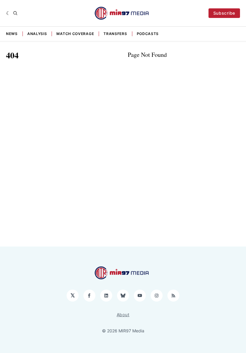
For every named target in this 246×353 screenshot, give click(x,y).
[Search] (15, 13)
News (12, 33)
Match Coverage (75, 33)
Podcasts (148, 33)
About (123, 314)
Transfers (115, 33)
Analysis (37, 33)
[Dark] (8, 13)
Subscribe (224, 13)
